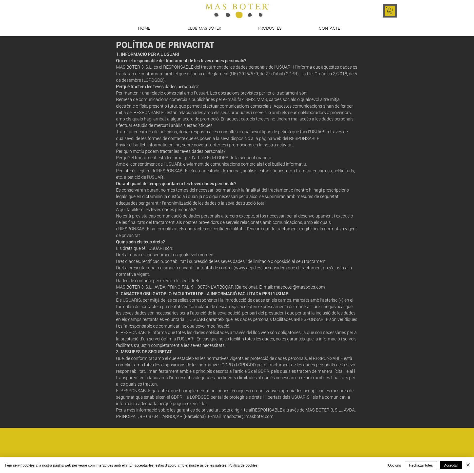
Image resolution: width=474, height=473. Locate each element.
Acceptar (451, 465)
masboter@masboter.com (248, 416)
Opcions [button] (394, 465)
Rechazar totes (421, 465)
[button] (390, 10)
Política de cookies (242, 465)
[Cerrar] (468, 465)
